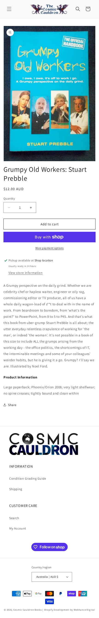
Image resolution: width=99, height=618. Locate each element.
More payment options (49, 248)
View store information (26, 273)
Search (14, 518)
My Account (17, 528)
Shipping (15, 489)
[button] (9, 9)
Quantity (9, 198)
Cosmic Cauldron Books (27, 609)
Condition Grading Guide (27, 478)
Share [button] (12, 405)
